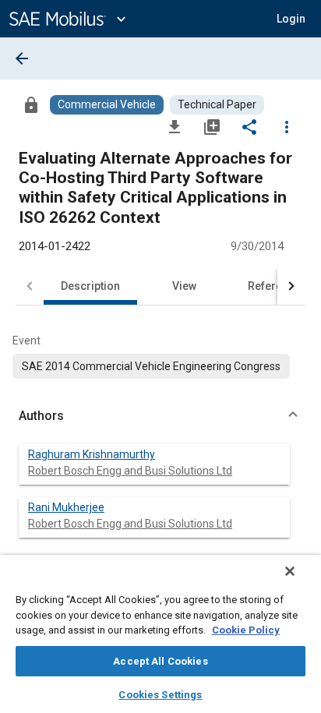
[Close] (290, 571)
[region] (160, 634)
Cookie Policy (246, 630)
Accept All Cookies (160, 661)
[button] (160, 416)
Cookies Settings (160, 695)
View (184, 286)
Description (90, 286)
